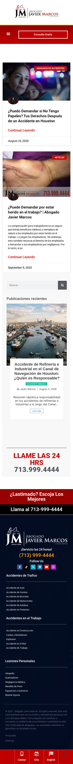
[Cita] (36, 754)
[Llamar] (22, 754)
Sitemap (9, 740)
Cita (36, 759)
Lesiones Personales (20, 661)
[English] (51, 754)
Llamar (22, 759)
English (51, 759)
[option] (37, 369)
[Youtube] (46, 567)
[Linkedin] (39, 567)
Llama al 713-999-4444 (36, 509)
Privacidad (10, 735)
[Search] (62, 285)
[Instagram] (53, 567)
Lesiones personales (36, 393)
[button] (8, 33)
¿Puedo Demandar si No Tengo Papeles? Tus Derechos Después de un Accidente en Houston (35, 116)
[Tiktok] (26, 567)
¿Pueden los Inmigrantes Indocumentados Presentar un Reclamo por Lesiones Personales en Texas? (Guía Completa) (37, 376)
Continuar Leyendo (21, 130)
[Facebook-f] (19, 567)
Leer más (36, 423)
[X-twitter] (33, 567)
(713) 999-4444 (36, 555)
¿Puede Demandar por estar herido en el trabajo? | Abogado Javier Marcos (33, 212)
